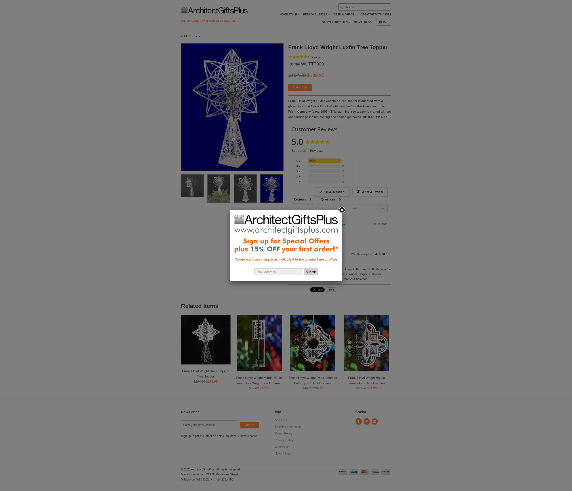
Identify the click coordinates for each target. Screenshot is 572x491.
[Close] (342, 210)
